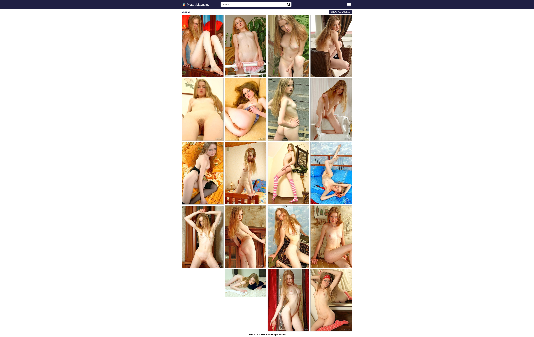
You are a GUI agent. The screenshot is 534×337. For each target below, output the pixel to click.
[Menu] (349, 4)
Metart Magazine (197, 4)
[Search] (288, 4)
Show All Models (340, 11)
